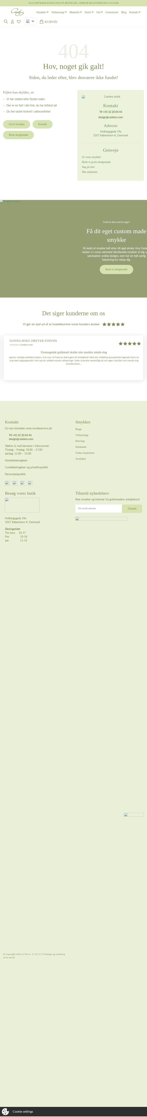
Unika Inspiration (84, 452)
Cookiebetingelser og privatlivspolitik (26, 467)
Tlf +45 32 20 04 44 (110, 112)
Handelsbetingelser (16, 460)
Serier (88, 12)
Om (98, 12)
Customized (111, 12)
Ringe (78, 429)
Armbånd (80, 458)
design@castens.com (110, 117)
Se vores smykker (91, 157)
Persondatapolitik (15, 474)
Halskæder (81, 447)
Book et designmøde (116, 269)
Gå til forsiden (16, 124)
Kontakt (133, 12)
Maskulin (74, 12)
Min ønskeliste (90, 172)
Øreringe (80, 441)
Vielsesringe (57, 12)
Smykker (41, 12)
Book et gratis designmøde (96, 162)
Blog (123, 12)
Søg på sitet (88, 167)
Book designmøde (18, 134)
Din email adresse (87, 508)
